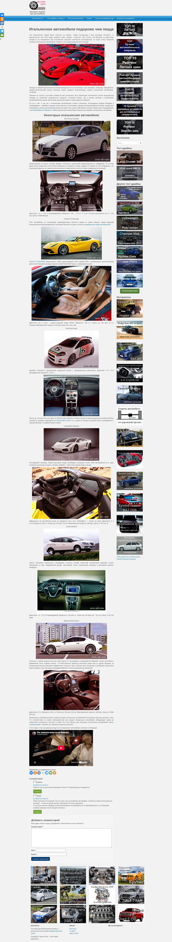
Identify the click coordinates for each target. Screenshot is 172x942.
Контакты (73, 929)
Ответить (37, 791)
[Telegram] (46, 773)
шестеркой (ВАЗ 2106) (61, 420)
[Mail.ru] (39, 773)
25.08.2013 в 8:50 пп (40, 785)
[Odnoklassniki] (35, 773)
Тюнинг (89, 18)
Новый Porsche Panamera (126, 559)
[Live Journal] (43, 773)
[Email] (50, 773)
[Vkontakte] (31, 773)
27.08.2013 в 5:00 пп (40, 798)
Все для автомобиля (75, 18)
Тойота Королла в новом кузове (128, 557)
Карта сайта (74, 933)
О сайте (72, 931)
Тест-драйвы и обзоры (55, 18)
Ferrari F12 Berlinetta (37, 261)
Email (33, 854)
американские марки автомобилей (97, 224)
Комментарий (37, 827)
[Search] (141, 143)
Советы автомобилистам (104, 18)
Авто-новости (37, 18)
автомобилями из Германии (40, 110)
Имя (33, 850)
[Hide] (1, 39)
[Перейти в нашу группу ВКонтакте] (130, 291)
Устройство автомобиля (125, 18)
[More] (54, 773)
